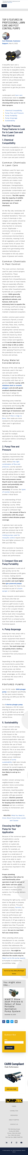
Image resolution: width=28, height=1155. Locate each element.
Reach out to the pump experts (13, 958)
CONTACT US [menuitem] (14, 1124)
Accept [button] (4, 5)
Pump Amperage (11, 118)
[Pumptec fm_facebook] (11, 1142)
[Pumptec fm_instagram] (16, 1142)
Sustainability (10, 120)
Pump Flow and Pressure (14, 113)
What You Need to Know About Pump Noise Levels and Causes (14, 818)
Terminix (18, 907)
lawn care (18, 95)
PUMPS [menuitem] (14, 1106)
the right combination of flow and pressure (11, 464)
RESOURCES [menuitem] (14, 1115)
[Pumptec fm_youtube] (21, 1142)
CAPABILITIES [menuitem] (14, 1110)
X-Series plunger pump (14, 704)
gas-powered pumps (14, 583)
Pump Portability (11, 115)
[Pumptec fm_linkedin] (6, 1142)
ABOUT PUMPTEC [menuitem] (14, 1120)
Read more (10, 2)
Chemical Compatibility (13, 110)
